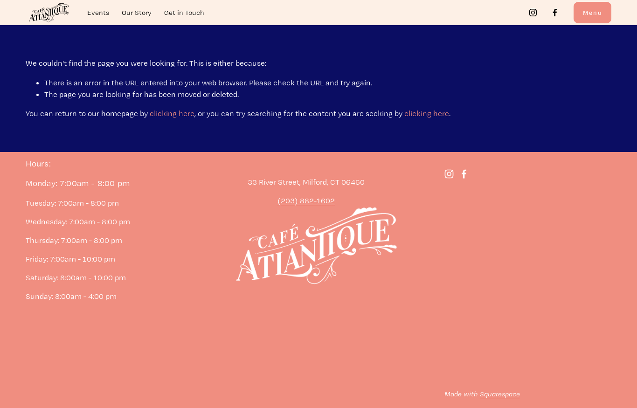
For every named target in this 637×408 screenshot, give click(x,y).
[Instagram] (533, 12)
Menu (592, 12)
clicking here (172, 113)
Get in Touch (184, 12)
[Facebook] (555, 12)
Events (98, 12)
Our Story (137, 12)
